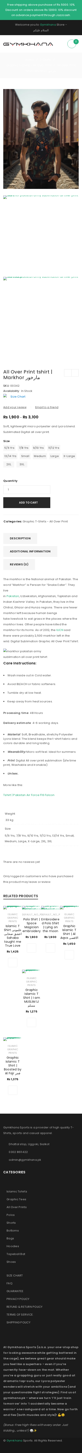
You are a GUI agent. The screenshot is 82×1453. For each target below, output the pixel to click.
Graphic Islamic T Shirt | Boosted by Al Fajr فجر (13, 1065)
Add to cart (28, 502)
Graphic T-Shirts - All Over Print (28, 65)
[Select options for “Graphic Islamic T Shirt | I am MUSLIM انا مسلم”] (31, 1022)
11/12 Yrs (53, 448)
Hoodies (13, 1246)
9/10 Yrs (38, 448)
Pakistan (13, 596)
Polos (11, 1215)
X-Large (69, 456)
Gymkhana (48, 25)
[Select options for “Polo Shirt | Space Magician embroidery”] (31, 948)
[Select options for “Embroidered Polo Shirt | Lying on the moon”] (50, 948)
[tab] (20, 538)
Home (29, 60)
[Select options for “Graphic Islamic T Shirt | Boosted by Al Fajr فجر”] (12, 1090)
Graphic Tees (16, 1199)
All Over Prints (17, 1207)
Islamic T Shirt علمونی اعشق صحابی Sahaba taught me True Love (13, 936)
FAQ (9, 1283)
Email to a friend (46, 407)
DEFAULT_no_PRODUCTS (37, 914)
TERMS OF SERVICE (20, 1315)
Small (25, 456)
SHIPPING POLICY (18, 1322)
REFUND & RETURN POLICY (25, 1307)
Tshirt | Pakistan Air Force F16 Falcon (29, 795)
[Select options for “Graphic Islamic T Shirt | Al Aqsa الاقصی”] (69, 954)
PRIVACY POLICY (18, 1299)
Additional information (30, 551)
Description (20, 538)
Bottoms (13, 1230)
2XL (8, 464)
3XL (21, 464)
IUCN (59, 630)
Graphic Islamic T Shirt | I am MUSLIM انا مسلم (31, 998)
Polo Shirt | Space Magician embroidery (32, 925)
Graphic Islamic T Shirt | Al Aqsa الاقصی (69, 932)
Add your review (14, 407)
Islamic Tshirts (17, 1191)
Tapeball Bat (16, 1254)
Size (6, 441)
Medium (40, 456)
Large (55, 456)
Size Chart (18, 397)
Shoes (11, 1262)
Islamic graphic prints (12, 918)
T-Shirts (45, 60)
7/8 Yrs (24, 448)
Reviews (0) (19, 564)
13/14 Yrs (10, 456)
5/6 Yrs (9, 448)
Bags (10, 1238)
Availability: (11, 391)
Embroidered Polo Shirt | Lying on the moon (50, 925)
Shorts (11, 1223)
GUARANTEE (15, 1291)
